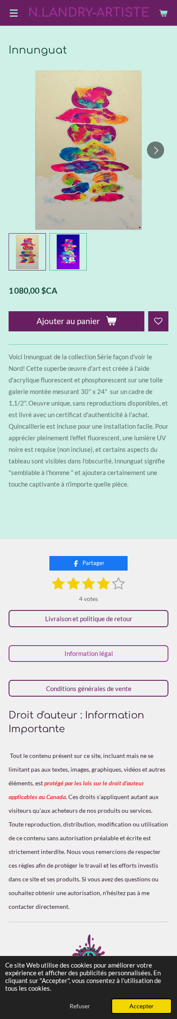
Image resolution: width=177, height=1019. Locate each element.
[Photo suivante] (155, 150)
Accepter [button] (141, 1006)
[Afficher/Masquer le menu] (13, 12)
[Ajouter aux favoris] (158, 321)
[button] (27, 252)
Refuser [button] (80, 1006)
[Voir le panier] (163, 12)
